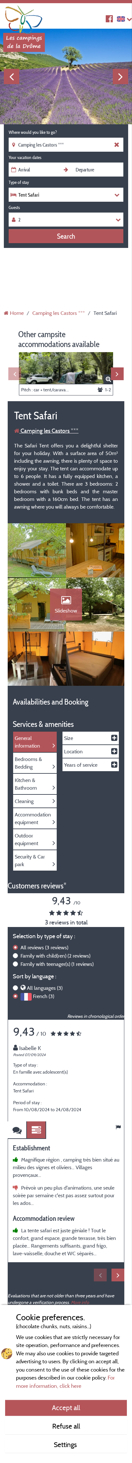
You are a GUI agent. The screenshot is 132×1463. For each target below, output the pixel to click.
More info (80, 1302)
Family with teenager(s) (57, 964)
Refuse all (66, 1426)
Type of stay (19, 182)
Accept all (66, 1407)
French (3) (43, 996)
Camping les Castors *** (48, 430)
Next (120, 76)
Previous (11, 76)
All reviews (44, 947)
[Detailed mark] (36, 1130)
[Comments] (17, 1130)
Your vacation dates (25, 157)
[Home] (24, 17)
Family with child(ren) (55, 955)
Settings (66, 1444)
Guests (14, 207)
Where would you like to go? (33, 132)
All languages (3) (44, 988)
